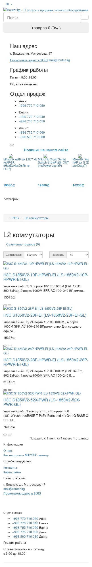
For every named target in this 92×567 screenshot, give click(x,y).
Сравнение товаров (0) (23, 244)
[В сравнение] (9, 305)
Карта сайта (12, 472)
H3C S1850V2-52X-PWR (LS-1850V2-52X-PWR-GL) (41, 402)
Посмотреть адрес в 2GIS (29, 60)
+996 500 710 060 (32, 136)
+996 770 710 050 (32, 105)
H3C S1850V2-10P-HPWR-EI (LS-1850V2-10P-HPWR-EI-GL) (45, 277)
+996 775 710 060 (32, 132)
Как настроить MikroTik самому (26, 455)
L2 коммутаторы (36, 217)
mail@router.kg (59, 60)
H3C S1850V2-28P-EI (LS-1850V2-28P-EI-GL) (44, 315)
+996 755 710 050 (32, 121)
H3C (16, 217)
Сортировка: (14, 254)
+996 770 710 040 (32, 116)
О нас (7, 450)
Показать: (58, 254)
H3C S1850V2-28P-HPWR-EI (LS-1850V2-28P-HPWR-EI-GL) (45, 362)
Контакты (10, 467)
